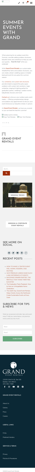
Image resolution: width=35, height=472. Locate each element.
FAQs (5, 433)
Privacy (5, 454)
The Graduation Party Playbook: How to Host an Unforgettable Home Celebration (19, 286)
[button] (31, 3)
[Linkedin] (18, 387)
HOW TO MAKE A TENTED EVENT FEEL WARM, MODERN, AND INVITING (18, 268)
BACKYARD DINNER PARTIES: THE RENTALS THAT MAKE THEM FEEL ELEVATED (19, 280)
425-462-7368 (8, 384)
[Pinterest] (21, 252)
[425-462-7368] (18, 3)
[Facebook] (9, 252)
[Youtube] (17, 252)
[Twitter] (13, 252)
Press (4, 412)
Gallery (5, 408)
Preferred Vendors (8, 437)
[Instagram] (26, 252)
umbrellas (8, 82)
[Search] (6, 173)
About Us (6, 403)
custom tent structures (21, 82)
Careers (5, 416)
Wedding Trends (17, 195)
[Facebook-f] (5, 387)
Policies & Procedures (10, 458)
